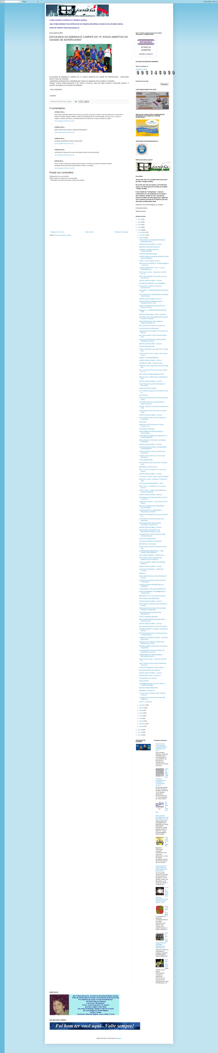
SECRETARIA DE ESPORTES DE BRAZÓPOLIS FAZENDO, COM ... (150, 530)
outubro (141, 237)
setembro (142, 705)
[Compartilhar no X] (84, 101)
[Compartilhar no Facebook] (86, 101)
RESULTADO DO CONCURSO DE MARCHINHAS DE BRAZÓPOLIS (161, 868)
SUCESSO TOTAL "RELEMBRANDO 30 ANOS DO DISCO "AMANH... (153, 317)
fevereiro (142, 724)
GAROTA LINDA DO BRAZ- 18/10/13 (150, 527)
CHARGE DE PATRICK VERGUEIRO (150, 541)
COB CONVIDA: (144, 681)
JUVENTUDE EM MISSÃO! (147, 538)
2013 (139, 230)
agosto (141, 708)
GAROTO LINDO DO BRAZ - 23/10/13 (150, 415)
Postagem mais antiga (121, 232)
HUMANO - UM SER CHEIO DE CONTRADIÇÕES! (149, 250)
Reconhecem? (143, 395)
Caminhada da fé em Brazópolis (149, 328)
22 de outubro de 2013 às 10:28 (64, 121)
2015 (139, 225)
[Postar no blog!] (81, 101)
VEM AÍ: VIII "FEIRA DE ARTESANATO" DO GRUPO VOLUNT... (152, 306)
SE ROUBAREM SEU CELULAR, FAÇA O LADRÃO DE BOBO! (152, 684)
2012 (139, 730)
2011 (139, 732)
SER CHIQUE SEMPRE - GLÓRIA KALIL (151, 555)
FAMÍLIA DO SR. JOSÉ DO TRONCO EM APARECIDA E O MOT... (151, 642)
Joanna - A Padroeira (145, 702)
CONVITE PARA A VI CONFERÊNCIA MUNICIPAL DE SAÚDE (150, 511)
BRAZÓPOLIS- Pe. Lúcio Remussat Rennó (152, 596)
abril (140, 718)
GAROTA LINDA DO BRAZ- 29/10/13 (150, 299)
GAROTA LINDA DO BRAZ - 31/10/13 (150, 244)
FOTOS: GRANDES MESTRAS (148, 617)
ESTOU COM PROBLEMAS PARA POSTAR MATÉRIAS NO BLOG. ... (152, 340)
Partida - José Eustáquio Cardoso (149, 261)
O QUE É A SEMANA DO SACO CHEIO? (151, 667)
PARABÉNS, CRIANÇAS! (147, 690)
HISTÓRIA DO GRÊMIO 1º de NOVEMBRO (152, 283)
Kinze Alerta (142, 422)
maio (141, 716)
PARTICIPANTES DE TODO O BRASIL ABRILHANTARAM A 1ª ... (151, 322)
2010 (139, 735)
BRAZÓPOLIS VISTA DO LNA (148, 467)
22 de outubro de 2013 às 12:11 (64, 143)
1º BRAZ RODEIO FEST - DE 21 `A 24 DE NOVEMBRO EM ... (152, 268)
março (141, 721)
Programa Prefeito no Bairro (147, 388)
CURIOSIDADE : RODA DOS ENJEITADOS (152, 589)
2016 (139, 222)
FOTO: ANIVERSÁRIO (146, 460)
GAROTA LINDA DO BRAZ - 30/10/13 (150, 280)
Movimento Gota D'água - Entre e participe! (152, 314)
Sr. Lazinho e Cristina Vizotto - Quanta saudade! (154, 476)
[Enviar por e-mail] (79, 101)
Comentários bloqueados (147, 429)
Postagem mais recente (57, 232)
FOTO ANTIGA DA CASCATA (148, 678)
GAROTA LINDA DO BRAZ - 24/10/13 (150, 381)
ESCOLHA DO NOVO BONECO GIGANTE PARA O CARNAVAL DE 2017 (161, 747)
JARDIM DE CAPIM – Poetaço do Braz (151, 363)
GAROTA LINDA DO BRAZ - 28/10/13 (150, 344)
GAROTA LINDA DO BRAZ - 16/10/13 (150, 601)
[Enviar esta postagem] (75, 101)
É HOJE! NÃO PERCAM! (146, 346)
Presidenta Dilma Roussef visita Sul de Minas (153, 626)
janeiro (141, 726)
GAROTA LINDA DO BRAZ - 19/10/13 (150, 494)
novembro (142, 235)
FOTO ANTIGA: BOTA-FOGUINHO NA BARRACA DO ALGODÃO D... (150, 558)
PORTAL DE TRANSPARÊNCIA (149, 358)
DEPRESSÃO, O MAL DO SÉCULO (150, 675)
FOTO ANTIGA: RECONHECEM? (149, 598)
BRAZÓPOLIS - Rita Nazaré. (148, 544)
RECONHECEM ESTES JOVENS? (149, 670)
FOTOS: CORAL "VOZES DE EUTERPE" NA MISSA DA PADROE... (152, 491)
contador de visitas (141, 69)
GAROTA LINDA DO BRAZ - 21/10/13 (150, 474)
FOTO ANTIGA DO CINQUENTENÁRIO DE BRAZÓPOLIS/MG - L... (152, 240)
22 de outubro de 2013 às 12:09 (64, 132)
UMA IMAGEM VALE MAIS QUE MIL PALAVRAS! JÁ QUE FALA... (150, 523)
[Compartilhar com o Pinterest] (88, 101)
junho (141, 713)
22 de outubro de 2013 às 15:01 (64, 155)
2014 (139, 227)
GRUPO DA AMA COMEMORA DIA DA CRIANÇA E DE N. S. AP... (150, 302)
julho (141, 710)
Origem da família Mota (166, 910)
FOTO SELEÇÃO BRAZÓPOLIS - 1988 (151, 483)
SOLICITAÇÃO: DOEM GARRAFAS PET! (151, 374)
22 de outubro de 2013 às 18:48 (64, 168)
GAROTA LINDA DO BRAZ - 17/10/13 (150, 566)
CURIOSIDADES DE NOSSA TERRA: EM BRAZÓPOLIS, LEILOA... (152, 651)
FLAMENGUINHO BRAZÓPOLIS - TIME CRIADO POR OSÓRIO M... (151, 551)
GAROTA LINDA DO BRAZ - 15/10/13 (150, 623)
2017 (139, 219)
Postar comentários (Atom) (63, 235)
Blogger (118, 1038)
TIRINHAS (142, 573)
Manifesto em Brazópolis (166, 963)
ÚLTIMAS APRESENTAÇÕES (148, 254)
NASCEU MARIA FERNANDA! (148, 688)
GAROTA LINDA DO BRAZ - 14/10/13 (150, 673)
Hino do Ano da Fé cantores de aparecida (152, 325)
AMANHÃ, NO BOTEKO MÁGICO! (149, 247)
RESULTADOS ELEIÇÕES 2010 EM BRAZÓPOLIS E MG (162, 817)
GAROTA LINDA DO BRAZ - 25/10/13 (150, 360)
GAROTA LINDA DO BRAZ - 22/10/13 (150, 444)
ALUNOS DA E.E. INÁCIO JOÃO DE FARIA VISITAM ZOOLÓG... (152, 535)
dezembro (142, 232)
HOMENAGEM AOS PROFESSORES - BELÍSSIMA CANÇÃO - (151, 655)
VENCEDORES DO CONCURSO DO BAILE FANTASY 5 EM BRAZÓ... (152, 609)
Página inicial (89, 232)
